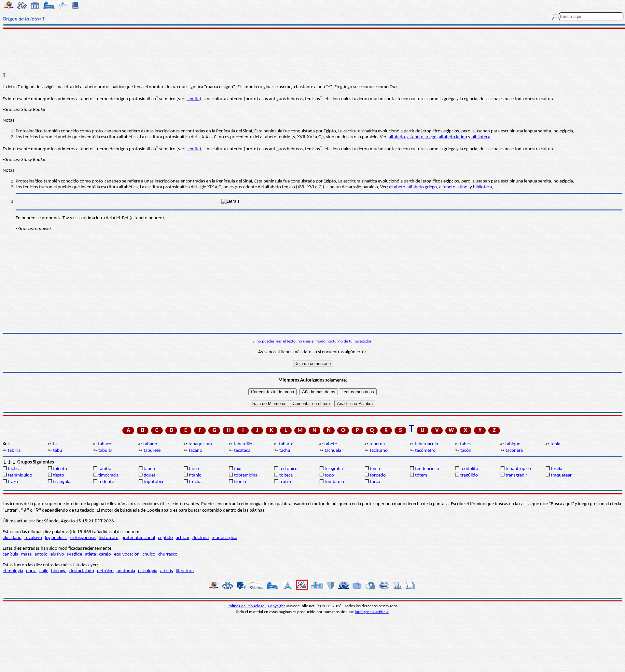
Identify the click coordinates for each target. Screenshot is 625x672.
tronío (240, 481)
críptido (165, 537)
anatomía (126, 571)
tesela (556, 468)
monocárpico (224, 537)
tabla (555, 444)
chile (43, 571)
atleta (90, 554)
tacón (465, 450)
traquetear (561, 475)
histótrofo (108, 537)
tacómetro (425, 450)
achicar (182, 537)
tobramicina (245, 475)
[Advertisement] (312, 49)
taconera (514, 450)
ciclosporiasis (83, 537)
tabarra (286, 444)
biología (58, 571)
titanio (195, 475)
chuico (149, 554)
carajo (105, 554)
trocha (195, 481)
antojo (41, 554)
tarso (194, 468)
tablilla (14, 450)
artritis (166, 571)
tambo (104, 468)
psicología (147, 571)
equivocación (127, 554)
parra (31, 571)
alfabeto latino (453, 137)
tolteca (286, 475)
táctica (14, 468)
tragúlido (469, 475)
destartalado (81, 571)
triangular (62, 481)
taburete (152, 450)
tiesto (58, 475)
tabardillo (243, 444)
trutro (285, 481)
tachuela (333, 450)
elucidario (12, 537)
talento (60, 468)
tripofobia (153, 481)
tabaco (104, 444)
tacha (284, 450)
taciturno (379, 450)
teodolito (469, 468)
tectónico (288, 468)
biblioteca (480, 137)
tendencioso (427, 468)
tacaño (195, 450)
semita (193, 99)
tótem (421, 475)
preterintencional (138, 537)
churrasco (167, 554)
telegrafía (334, 468)
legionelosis (56, 537)
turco (375, 481)
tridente (106, 481)
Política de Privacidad (247, 606)
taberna (377, 444)
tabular (105, 450)
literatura (185, 571)
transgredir (516, 475)
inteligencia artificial (372, 612)
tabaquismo (200, 444)
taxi (237, 468)
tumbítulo (334, 481)
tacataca (242, 450)
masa (26, 554)
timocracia (108, 475)
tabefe (330, 444)
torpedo (378, 475)
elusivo (57, 554)
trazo (13, 481)
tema (375, 468)
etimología (13, 571)
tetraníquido (20, 475)
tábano (150, 444)
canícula (10, 554)
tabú (57, 450)
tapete (150, 468)
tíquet (149, 475)
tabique (512, 444)
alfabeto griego (422, 137)
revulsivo (33, 537)
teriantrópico (518, 468)
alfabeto (397, 137)
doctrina (200, 537)
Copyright (276, 606)
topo (329, 475)
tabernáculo (426, 444)
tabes (465, 444)
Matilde (74, 554)
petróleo (105, 571)
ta (55, 444)
